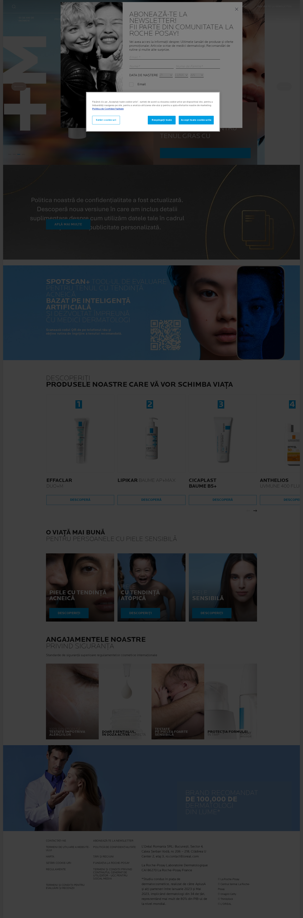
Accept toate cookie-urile (196, 120)
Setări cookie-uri (106, 120)
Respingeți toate (162, 120)
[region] (153, 112)
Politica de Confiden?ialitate (108, 109)
